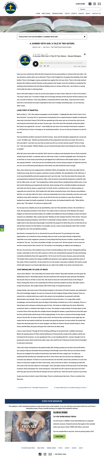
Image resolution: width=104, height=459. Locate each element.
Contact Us (96, 13)
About (88, 13)
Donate (81, 13)
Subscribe (80, 4)
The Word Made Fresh (28, 448)
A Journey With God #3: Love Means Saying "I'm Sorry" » (70, 387)
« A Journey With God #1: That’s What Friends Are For (32, 387)
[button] (52, 37)
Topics (67, 13)
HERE (92, 431)
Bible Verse (46, 13)
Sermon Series (57, 13)
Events (74, 13)
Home (38, 13)
